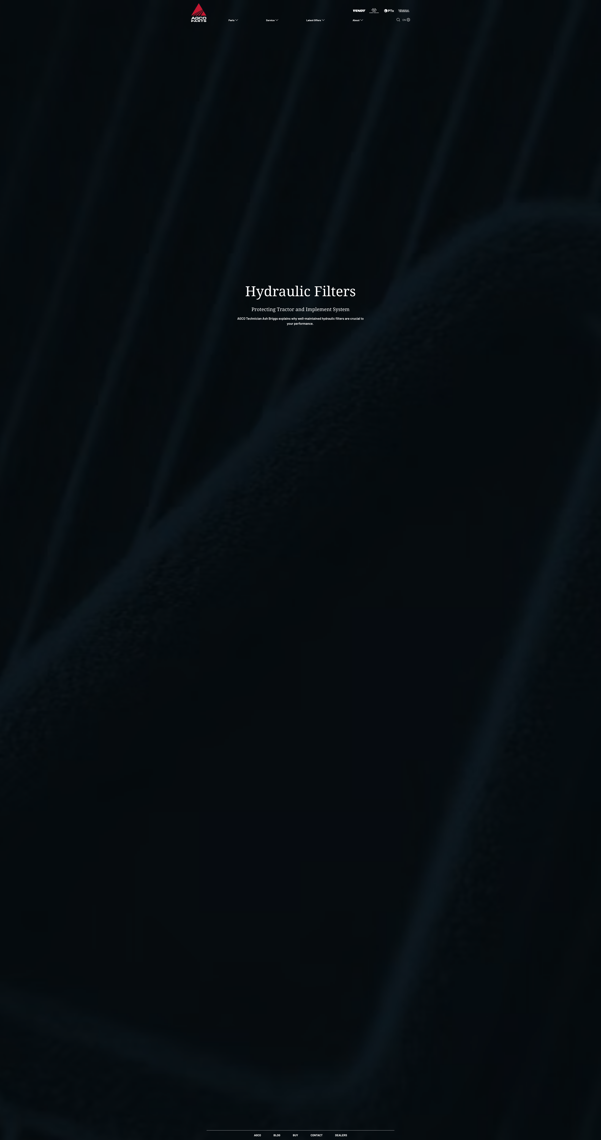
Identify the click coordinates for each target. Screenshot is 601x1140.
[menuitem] (233, 20)
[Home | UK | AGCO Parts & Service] (199, 12)
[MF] (374, 10)
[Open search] (398, 19)
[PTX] (389, 10)
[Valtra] (404, 10)
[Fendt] (359, 10)
